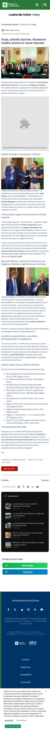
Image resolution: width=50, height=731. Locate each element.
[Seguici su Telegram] (22, 609)
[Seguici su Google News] (36, 609)
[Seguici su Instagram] (29, 609)
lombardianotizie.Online (25, 600)
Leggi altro (9, 720)
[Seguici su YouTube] (42, 609)
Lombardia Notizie (20, 14)
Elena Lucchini (16, 256)
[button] (45, 5)
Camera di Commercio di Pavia (12, 251)
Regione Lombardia (38, 85)
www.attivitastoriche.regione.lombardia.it (17, 439)
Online (36, 14)
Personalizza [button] (21, 720)
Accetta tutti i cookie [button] (13, 726)
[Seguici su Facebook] (9, 609)
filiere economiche (29, 224)
